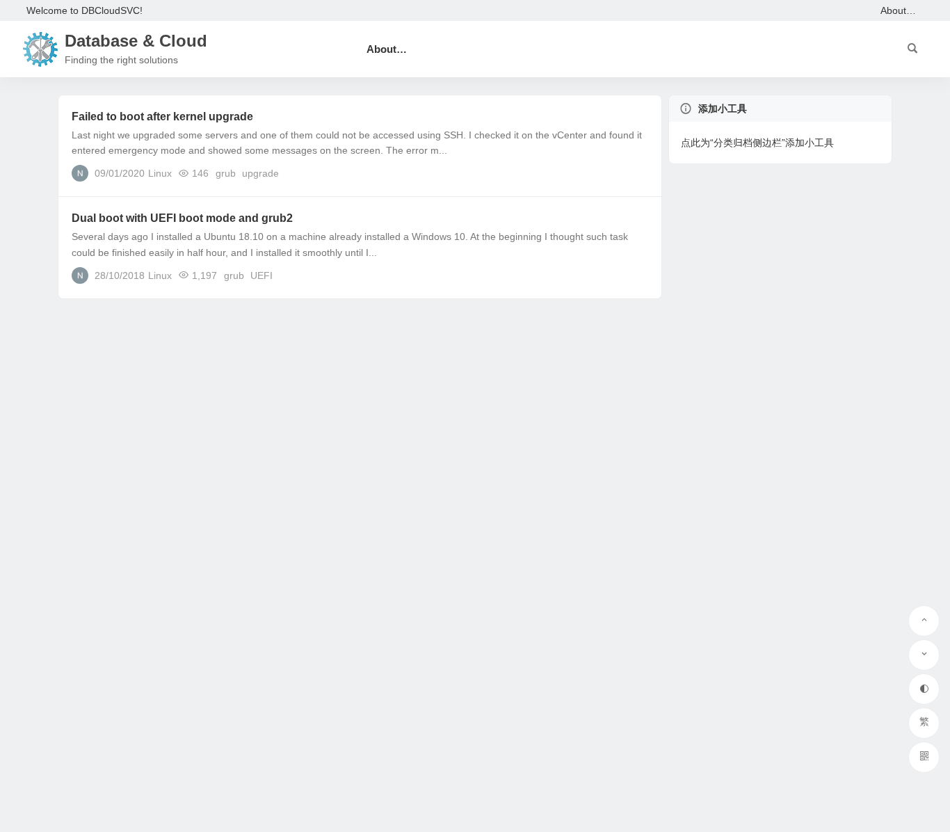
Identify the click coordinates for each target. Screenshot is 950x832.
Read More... (625, 172)
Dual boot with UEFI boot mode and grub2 (182, 218)
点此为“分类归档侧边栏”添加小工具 (757, 142)
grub (226, 173)
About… (898, 10)
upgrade (260, 173)
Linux (160, 173)
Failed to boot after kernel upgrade (162, 116)
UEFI (261, 275)
